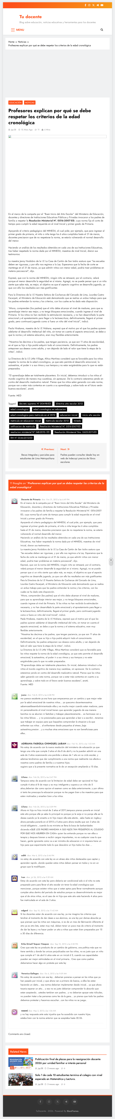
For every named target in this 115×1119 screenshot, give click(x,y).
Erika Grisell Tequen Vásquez (35, 943)
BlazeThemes (72, 1111)
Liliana (24, 777)
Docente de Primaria (30, 499)
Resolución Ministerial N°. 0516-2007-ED (60, 426)
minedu (77, 420)
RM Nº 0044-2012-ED (21, 438)
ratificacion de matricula (22, 426)
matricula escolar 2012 (57, 420)
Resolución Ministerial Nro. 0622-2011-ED (76, 432)
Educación (15, 102)
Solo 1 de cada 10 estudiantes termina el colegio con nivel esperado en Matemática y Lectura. (68, 1077)
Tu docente (30, 17)
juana (23, 694)
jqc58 (13, 129)
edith (23, 855)
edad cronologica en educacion (49, 409)
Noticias (29, 102)
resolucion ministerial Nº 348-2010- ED (30, 432)
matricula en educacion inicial (25, 420)
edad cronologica (19, 409)
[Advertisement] (57, 74)
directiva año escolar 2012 (69, 403)
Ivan (23, 877)
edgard (24, 910)
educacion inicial (68, 415)
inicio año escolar (91, 415)
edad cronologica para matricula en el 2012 (32, 415)
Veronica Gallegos (30, 973)
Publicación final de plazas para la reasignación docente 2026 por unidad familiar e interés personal (67, 1061)
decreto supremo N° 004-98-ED (35, 403)
